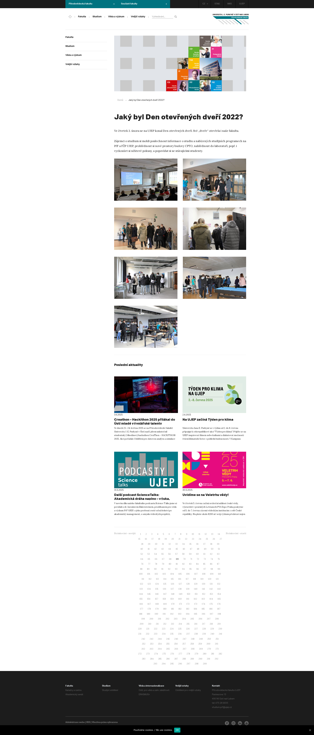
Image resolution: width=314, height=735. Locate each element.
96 (197, 569)
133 (141, 589)
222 (155, 628)
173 (195, 604)
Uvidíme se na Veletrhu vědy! (206, 495)
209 (141, 623)
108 (203, 574)
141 (203, 589)
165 (219, 599)
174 (203, 604)
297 (188, 663)
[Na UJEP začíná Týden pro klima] (214, 394)
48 (198, 549)
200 (151, 618)
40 (141, 549)
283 (143, 658)
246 (176, 639)
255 (168, 643)
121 (217, 579)
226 (188, 628)
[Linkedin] (240, 723)
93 (176, 569)
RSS (88, 722)
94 (183, 569)
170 (172, 604)
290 (200, 658)
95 (190, 569)
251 (217, 639)
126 (172, 583)
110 (219, 574)
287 (176, 658)
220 (140, 628)
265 (168, 648)
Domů (120, 100)
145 (149, 594)
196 (203, 614)
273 (148, 653)
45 (176, 549)
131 (211, 583)
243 (151, 639)
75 (219, 559)
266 (176, 648)
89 (148, 569)
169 (165, 604)
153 (211, 594)
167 (149, 604)
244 (160, 639)
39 (218, 544)
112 (150, 579)
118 (194, 579)
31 (163, 544)
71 (191, 559)
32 (169, 544)
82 (183, 564)
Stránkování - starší (236, 533)
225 (180, 628)
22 (186, 539)
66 (156, 559)
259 (200, 643)
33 (176, 544)
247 (184, 639)
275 (164, 653)
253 (151, 643)
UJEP (242, 4)
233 (155, 633)
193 (179, 614)
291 (208, 658)
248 (192, 639)
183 (187, 608)
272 (140, 653)
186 (211, 608)
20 (172, 539)
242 (143, 639)
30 (156, 544)
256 (176, 643)
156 (148, 599)
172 (188, 604)
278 (188, 653)
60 (197, 554)
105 (180, 574)
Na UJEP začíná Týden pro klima (208, 419)
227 (196, 628)
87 (218, 564)
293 (155, 663)
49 (205, 549)
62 (211, 554)
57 (176, 554)
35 (190, 544)
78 (156, 564)
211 (157, 623)
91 (162, 569)
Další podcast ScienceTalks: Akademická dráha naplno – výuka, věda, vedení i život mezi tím (142, 499)
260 (208, 643)
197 (211, 614)
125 (164, 583)
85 (204, 564)
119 (202, 579)
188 (140, 614)
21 (179, 539)
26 (214, 539)
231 (139, 633)
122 (141, 583)
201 (159, 618)
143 (219, 589)
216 (195, 623)
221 (147, 628)
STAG (217, 4)
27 (221, 539)
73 (205, 559)
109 (211, 574)
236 (180, 633)
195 (195, 614)
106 (188, 574)
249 (201, 639)
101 (148, 574)
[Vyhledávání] (176, 16)
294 (164, 663)
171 (180, 604)
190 (156, 614)
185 (203, 608)
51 (219, 549)
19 (166, 539)
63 (218, 554)
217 (203, 623)
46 (184, 549)
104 (172, 574)
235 (172, 633)
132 (218, 583)
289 (192, 658)
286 (168, 658)
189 (148, 614)
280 (204, 653)
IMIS (229, 4)
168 (157, 604)
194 (187, 614)
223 (163, 628)
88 (141, 569)
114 (164, 579)
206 (200, 618)
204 (184, 618)
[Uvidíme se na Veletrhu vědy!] (214, 470)
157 (156, 599)
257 (184, 643)
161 (187, 599)
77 (149, 564)
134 (149, 589)
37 (204, 544)
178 (149, 608)
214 (180, 623)
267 (184, 648)
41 (149, 549)
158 (164, 599)
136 (164, 589)
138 (180, 589)
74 (211, 559)
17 (153, 539)
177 (141, 608)
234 (164, 633)
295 (172, 663)
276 (172, 653)
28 (142, 544)
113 (157, 579)
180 (164, 608)
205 (192, 618)
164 (211, 599)
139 (187, 589)
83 (190, 564)
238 (196, 633)
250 (209, 639)
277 (180, 653)
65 (149, 559)
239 (204, 633)
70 (184, 559)
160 (180, 599)
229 (212, 628)
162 (195, 599)
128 (188, 583)
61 (204, 554)
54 (155, 554)
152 (203, 594)
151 (196, 594)
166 (141, 604)
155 (141, 599)
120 (209, 579)
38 (211, 544)
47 (191, 549)
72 (198, 559)
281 (212, 653)
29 (149, 544)
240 (212, 633)
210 (149, 623)
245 (168, 639)
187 (218, 608)
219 (219, 623)
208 (217, 618)
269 (201, 648)
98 (211, 569)
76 (142, 564)
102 (156, 574)
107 (196, 574)
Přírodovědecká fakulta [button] (80, 4)
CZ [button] (203, 4)
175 (211, 604)
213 (172, 623)
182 (180, 608)
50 (212, 549)
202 (167, 618)
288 (184, 658)
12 (206, 534)
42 (155, 549)
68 (170, 559)
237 (188, 633)
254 (160, 643)
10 (193, 534)
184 (195, 608)
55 (162, 554)
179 (157, 608)
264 (160, 648)
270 (209, 648)
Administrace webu (75, 722)
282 (220, 653)
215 (188, 623)
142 (211, 589)
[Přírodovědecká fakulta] (70, 16)
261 (216, 643)
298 (196, 663)
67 (163, 559)
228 (204, 628)
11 (199, 534)
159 (172, 599)
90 (155, 569)
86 (211, 564)
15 (139, 539)
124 (157, 583)
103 (164, 574)
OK (177, 730)
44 (169, 549)
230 (220, 628)
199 (143, 618)
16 (146, 539)
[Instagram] (233, 723)
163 (203, 599)
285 (160, 658)
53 (149, 554)
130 (203, 583)
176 (219, 604)
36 (197, 544)
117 (187, 579)
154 (219, 594)
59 (190, 554)
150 (188, 594)
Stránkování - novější (125, 533)
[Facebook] (227, 723)
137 (172, 589)
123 (149, 583)
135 (156, 589)
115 (172, 579)
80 (170, 564)
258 (192, 643)
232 (147, 633)
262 (143, 648)
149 (180, 594)
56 (169, 554)
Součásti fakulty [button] (129, 4)
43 (162, 549)
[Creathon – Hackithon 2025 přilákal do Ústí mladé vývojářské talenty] (146, 394)
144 (141, 594)
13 (212, 534)
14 (219, 534)
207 (208, 618)
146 (157, 594)
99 (219, 569)
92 (169, 569)
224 (172, 628)
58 (183, 554)
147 (164, 594)
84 (197, 564)
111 (143, 579)
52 (142, 554)
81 (177, 564)
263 (151, 648)
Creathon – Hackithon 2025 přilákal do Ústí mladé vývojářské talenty (144, 421)
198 (219, 614)
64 (141, 559)
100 (141, 574)
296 (180, 663)
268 (192, 648)
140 (195, 589)
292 (216, 658)
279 (196, 653)
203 (175, 618)
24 (200, 539)
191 (164, 614)
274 (156, 653)
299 (205, 663)
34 (183, 544)
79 (163, 564)
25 (207, 539)
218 (211, 623)
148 (172, 594)
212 (164, 623)
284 (152, 658)
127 (180, 583)
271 (217, 648)
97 (204, 569)
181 (172, 608)
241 (220, 633)
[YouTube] (246, 723)
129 (195, 583)
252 (143, 643)
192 (172, 614)
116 (179, 579)
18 (159, 539)
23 (193, 539)
